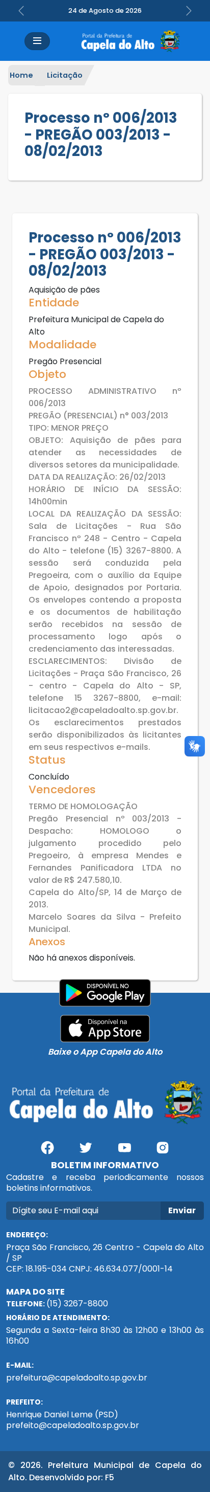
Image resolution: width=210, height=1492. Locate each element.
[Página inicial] (130, 41)
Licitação (65, 75)
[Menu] (37, 41)
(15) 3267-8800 (77, 1303)
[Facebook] (47, 1151)
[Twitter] (85, 1151)
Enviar (182, 1210)
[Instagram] (163, 1151)
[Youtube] (124, 1151)
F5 (109, 1477)
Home (21, 75)
